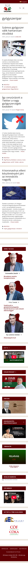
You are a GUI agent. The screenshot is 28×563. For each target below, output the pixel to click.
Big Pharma (7, 160)
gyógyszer (14, 87)
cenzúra (19, 160)
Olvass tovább (14, 80)
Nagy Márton (14, 89)
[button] (20, 8)
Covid (23, 160)
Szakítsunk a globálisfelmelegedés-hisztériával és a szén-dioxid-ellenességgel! (14, 308)
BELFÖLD (6, 84)
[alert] (14, 480)
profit (12, 162)
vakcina (21, 162)
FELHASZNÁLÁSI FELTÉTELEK (13, 552)
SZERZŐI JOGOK (13, 548)
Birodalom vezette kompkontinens (10, 277)
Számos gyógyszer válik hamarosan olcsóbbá (13, 30)
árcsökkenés (7, 87)
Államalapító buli (10, 338)
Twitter (17, 162)
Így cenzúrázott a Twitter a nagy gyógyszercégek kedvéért (12, 102)
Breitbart (14, 160)
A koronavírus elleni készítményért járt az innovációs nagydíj (13, 175)
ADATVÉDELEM (22, 548)
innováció (19, 228)
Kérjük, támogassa (14, 466)
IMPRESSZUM (5, 548)
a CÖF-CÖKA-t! (14, 467)
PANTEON (6, 398)
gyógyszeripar (6, 89)
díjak (5, 228)
